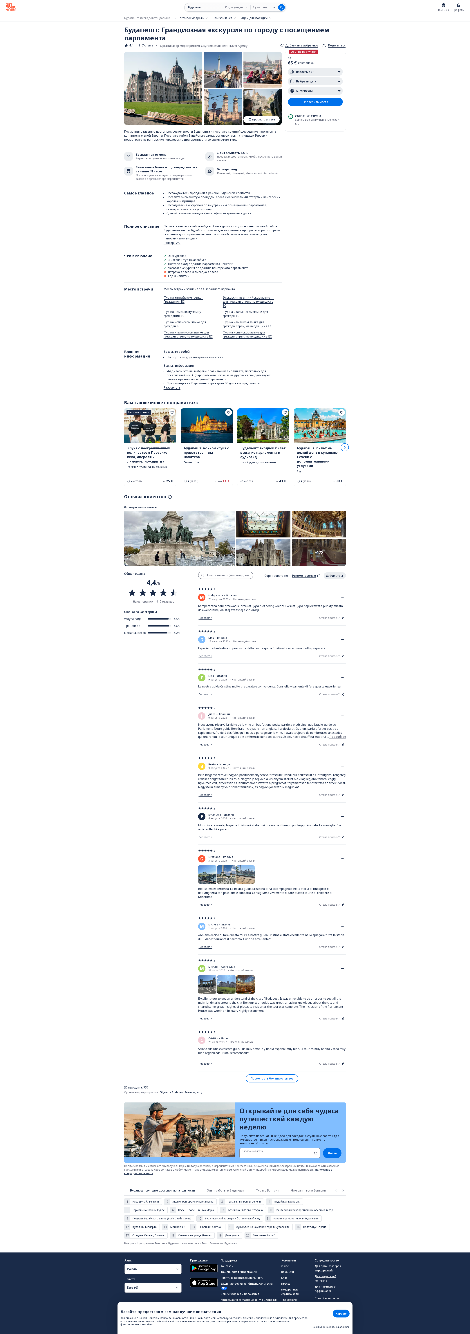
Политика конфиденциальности (241, 1277)
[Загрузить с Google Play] (204, 1268)
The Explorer (289, 1299)
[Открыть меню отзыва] (342, 597)
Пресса (285, 1283)
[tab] (162, 1190)
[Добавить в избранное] (172, 412)
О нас (285, 1266)
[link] (150, 447)
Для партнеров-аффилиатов (325, 1289)
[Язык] (443, 5)
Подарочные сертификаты (290, 1292)
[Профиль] (458, 5)
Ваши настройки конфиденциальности (246, 1283)
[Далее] (345, 447)
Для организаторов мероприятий (328, 1268)
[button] (138, 45)
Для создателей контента (325, 1278)
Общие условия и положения (239, 1294)
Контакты (227, 1266)
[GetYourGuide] (11, 7)
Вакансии (287, 1272)
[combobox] (306, 575)
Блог (284, 1277)
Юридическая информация (238, 1272)
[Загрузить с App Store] (204, 1283)
